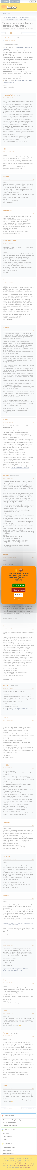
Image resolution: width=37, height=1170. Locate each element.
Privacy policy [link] (18, 599)
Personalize (18, 594)
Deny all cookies (19, 590)
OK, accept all (19, 585)
